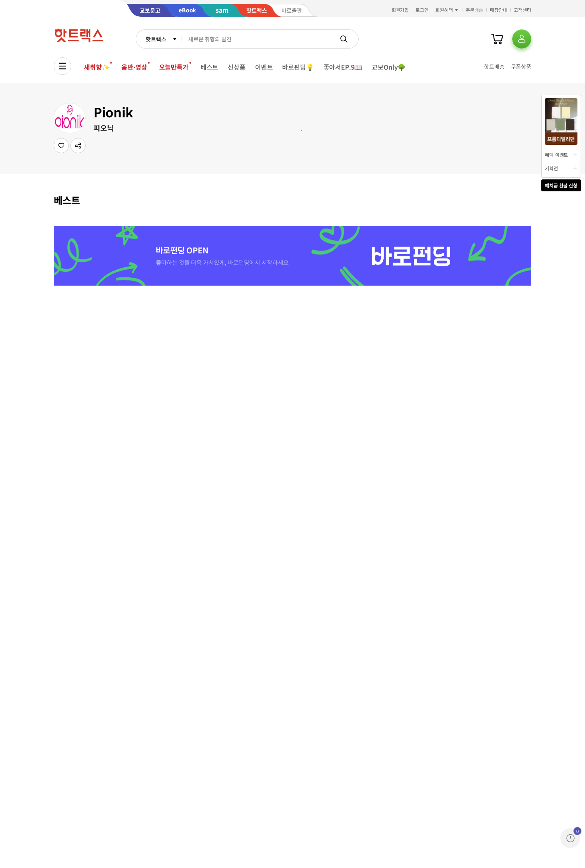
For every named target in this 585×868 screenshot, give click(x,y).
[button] (78, 145)
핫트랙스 (156, 39)
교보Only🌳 (389, 67)
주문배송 (474, 9)
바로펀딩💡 (298, 67)
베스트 (209, 67)
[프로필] (521, 39)
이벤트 (264, 67)
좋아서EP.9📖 (343, 67)
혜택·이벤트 (556, 154)
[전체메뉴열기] (62, 66)
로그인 (422, 9)
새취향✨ (96, 67)
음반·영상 (134, 67)
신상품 (237, 67)
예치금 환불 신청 (561, 185)
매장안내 (498, 9)
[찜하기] (61, 145)
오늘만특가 (174, 67)
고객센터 (522, 9)
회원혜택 (444, 9)
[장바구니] (497, 39)
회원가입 (400, 9)
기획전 (551, 168)
